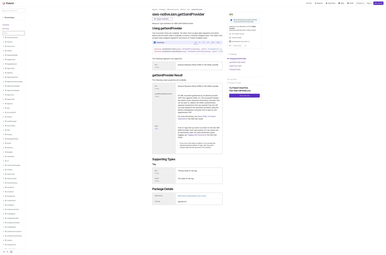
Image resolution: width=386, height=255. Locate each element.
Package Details (235, 69)
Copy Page (233, 79)
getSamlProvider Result (237, 62)
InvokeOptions (213, 49)
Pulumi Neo (331, 3)
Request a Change (235, 83)
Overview (6, 25)
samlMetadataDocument (163, 94)
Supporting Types (235, 66)
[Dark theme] (7, 251)
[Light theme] (4, 251)
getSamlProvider (197, 9)
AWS (246, 21)
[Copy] (221, 49)
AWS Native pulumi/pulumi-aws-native (192, 196)
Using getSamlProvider (237, 58)
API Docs (6, 29)
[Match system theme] (11, 251)
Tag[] (156, 128)
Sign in (369, 3)
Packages (162, 9)
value (157, 178)
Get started (378, 3)
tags (156, 126)
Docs (310, 3)
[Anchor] (206, 14)
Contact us (360, 3)
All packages (9, 17)
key (156, 170)
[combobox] (13, 11)
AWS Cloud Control (173, 9)
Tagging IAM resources (196, 135)
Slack (342, 3)
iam (189, 9)
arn (156, 64)
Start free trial (244, 95)
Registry (320, 3)
